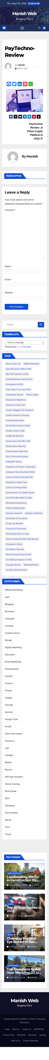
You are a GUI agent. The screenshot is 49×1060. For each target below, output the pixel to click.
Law (7, 748)
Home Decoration (13, 734)
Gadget (8, 698)
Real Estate (10, 791)
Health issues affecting (15, 446)
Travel (8, 834)
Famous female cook (15, 405)
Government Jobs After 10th (18, 441)
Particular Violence (14, 513)
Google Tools (11, 719)
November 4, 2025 (18, 885)
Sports (8, 820)
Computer (10, 618)
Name (8, 266)
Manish (21, 65)
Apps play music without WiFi (18, 369)
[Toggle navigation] (22, 28)
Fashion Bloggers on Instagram (19, 410)
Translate (26, 347)
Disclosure (32, 1035)
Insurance (10, 741)
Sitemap (42, 1035)
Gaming (9, 705)
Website (9, 293)
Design (8, 640)
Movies (8, 769)
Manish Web (24, 13)
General (9, 712)
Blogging (9, 604)
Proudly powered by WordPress (16, 1019)
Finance (9, 683)
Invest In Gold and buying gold (19, 477)
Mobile (8, 762)
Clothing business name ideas (19, 379)
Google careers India (15, 431)
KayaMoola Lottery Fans (16, 482)
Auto (7, 597)
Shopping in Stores (14, 544)
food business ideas (15, 420)
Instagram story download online (20, 472)
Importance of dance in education (21, 467)
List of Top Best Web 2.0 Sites (19, 498)
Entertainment (12, 669)
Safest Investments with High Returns (22, 539)
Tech (7, 827)
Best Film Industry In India (17, 374)
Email (8, 279)
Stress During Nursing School (18, 554)
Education (10, 654)
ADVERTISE (39, 1029)
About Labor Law (13, 364)
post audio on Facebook (16, 518)
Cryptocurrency (12, 633)
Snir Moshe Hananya (15, 549)
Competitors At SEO (14, 384)
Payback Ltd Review (33, 513)
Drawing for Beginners (16, 400)
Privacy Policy (9, 1035)
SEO (7, 798)
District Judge (32, 395)
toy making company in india (18, 559)
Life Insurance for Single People (20, 492)
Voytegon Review (13, 565)
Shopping (10, 805)
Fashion (9, 676)
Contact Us (26, 1029)
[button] (39, 28)
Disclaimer (21, 1035)
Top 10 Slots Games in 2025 (24, 909)
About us (15, 1029)
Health (8, 726)
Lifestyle (9, 755)
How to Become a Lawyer (17, 456)
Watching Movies (31, 565)
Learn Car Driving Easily (16, 487)
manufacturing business (16, 503)
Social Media (11, 813)
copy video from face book (18, 389)
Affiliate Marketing (31, 364)
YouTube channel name (16, 570)
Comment (10, 210)
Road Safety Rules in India (17, 534)
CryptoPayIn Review (14, 395)
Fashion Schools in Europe (17, 415)
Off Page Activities (14, 777)
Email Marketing (13, 662)
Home (7, 1029)
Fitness (8, 690)
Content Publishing (30, 1041)
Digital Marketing (13, 647)
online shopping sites (15, 508)
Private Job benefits (14, 523)
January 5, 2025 (17, 947)
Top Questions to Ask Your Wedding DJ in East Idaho (24, 972)
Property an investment (16, 529)
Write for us (15, 1041)
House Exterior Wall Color (17, 451)
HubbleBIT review (14, 462)
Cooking (9, 626)
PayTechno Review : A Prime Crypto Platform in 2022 (35, 131)
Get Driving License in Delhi (18, 425)
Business (9, 611)
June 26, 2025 (16, 916)
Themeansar (24, 1022)
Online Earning (12, 784)
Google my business (15, 436)
